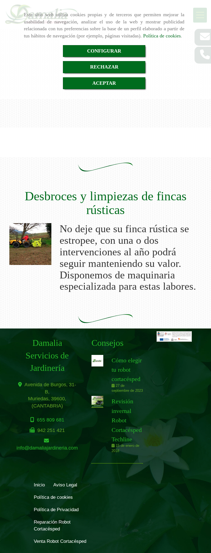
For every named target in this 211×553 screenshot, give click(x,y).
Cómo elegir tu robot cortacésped (127, 370)
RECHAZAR (104, 67)
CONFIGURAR (104, 51)
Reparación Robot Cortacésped (52, 525)
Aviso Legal (65, 485)
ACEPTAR (104, 83)
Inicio (39, 485)
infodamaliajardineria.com (47, 448)
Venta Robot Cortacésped (60, 541)
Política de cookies (162, 36)
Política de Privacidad (56, 509)
